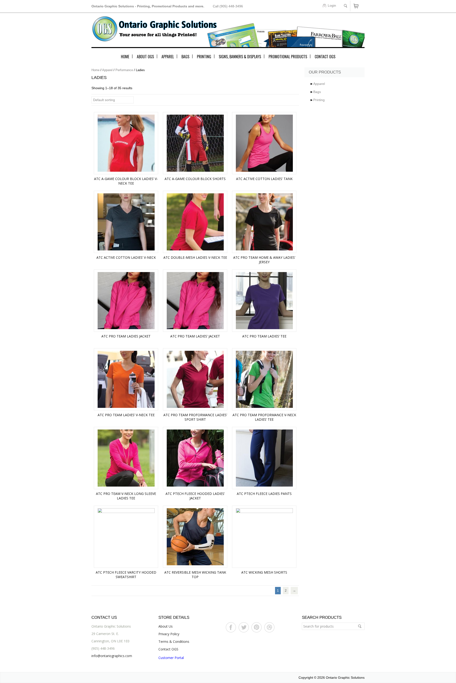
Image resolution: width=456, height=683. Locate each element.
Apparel (168, 56)
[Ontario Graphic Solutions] (228, 32)
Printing (204, 56)
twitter (243, 627)
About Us (165, 626)
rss (256, 627)
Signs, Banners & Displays (240, 56)
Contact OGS (325, 56)
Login (332, 5)
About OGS (145, 56)
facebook (230, 627)
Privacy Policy (168, 634)
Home (125, 56)
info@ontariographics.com (111, 656)
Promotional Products (288, 56)
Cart (357, 6)
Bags (185, 56)
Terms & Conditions (173, 641)
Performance (124, 70)
